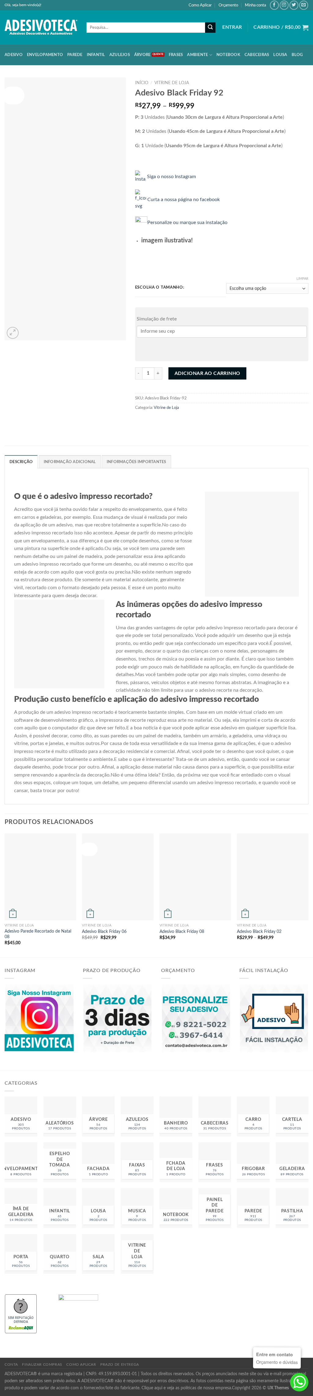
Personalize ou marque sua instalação (188, 222)
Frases (176, 55)
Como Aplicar (200, 5)
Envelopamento (45, 55)
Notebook (228, 55)
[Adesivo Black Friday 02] (272, 876)
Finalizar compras (42, 1364)
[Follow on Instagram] (284, 5)
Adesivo (14, 55)
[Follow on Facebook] (274, 5)
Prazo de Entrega (119, 1364)
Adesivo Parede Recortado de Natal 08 (38, 934)
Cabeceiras (257, 55)
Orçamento (228, 5)
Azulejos (119, 55)
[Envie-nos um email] (303, 5)
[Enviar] (210, 27)
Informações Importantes (136, 462)
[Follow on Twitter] (293, 5)
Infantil (96, 55)
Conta (11, 1364)
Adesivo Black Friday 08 (182, 931)
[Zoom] (13, 333)
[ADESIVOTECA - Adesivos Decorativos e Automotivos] (41, 28)
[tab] (21, 461)
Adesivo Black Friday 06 (104, 931)
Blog (297, 55)
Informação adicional (70, 462)
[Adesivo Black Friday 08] (195, 876)
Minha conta (255, 5)
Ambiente (197, 55)
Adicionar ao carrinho (207, 373)
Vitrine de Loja (171, 83)
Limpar (302, 278)
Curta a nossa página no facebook (183, 199)
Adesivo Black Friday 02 (259, 931)
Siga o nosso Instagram (172, 176)
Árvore (142, 55)
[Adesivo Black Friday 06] (117, 876)
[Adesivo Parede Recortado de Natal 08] (40, 876)
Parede (75, 55)
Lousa (280, 55)
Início (141, 83)
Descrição (21, 462)
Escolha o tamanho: (159, 288)
